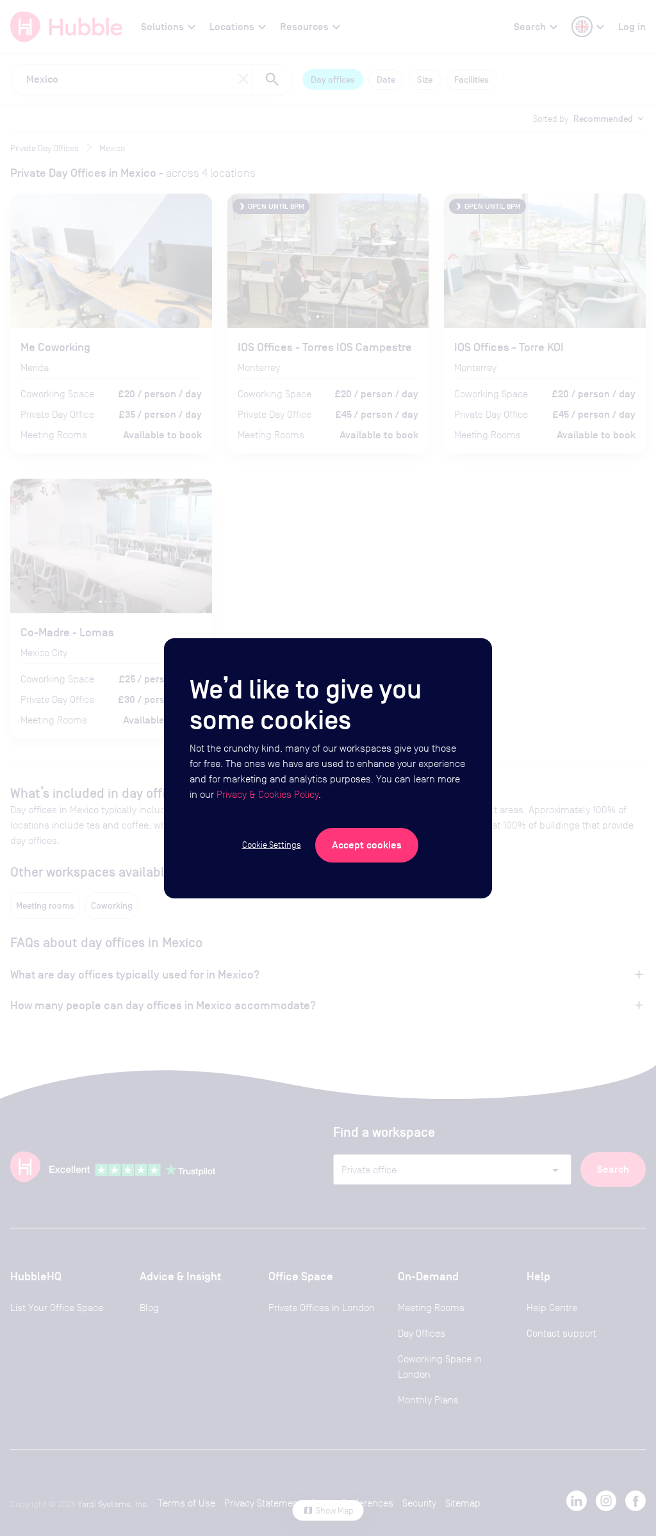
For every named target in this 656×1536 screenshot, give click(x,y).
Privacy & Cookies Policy (267, 794)
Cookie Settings (271, 844)
